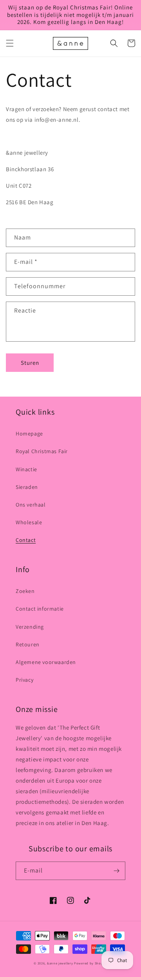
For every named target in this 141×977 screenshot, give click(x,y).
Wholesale (29, 522)
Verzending (30, 626)
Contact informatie (40, 608)
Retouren (28, 644)
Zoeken (25, 591)
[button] (9, 43)
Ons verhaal (31, 504)
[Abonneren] (116, 871)
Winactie (26, 469)
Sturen (30, 362)
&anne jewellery (60, 963)
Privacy (24, 679)
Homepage (29, 433)
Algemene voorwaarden (46, 662)
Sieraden (27, 486)
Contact (26, 539)
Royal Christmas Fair (42, 451)
